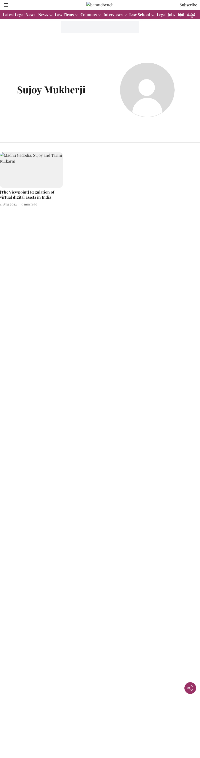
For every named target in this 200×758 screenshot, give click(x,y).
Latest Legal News (19, 14)
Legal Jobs (166, 14)
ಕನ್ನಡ (191, 14)
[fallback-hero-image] (31, 170)
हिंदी (181, 14)
